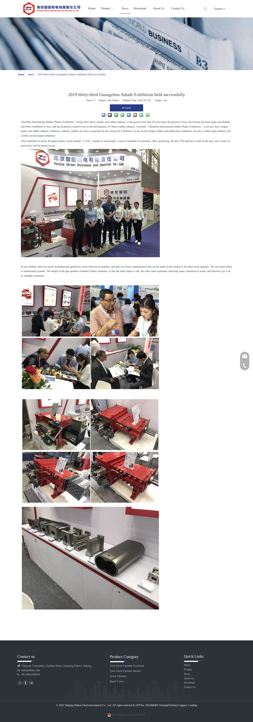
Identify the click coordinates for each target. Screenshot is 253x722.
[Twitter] (19, 683)
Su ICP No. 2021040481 (145, 705)
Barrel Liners (117, 681)
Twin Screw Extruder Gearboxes (127, 665)
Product (188, 669)
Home (187, 665)
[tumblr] (25, 683)
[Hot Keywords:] (205, 9)
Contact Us (189, 687)
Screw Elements (118, 676)
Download (189, 682)
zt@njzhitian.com (30, 670)
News (187, 674)
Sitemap (163, 705)
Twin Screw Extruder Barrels (125, 671)
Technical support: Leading (183, 705)
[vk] (31, 683)
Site (165, 100)
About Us (189, 678)
